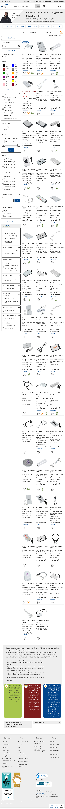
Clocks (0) (7, 100)
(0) (59, 6)
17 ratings (53, 296)
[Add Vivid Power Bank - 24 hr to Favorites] (52, 602)
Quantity (5, 198)
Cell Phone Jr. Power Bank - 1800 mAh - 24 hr (42, 475)
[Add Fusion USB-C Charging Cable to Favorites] (38, 113)
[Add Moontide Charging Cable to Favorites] (24, 413)
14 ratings (25, 148)
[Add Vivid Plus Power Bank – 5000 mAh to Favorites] (24, 151)
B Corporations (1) (10, 288)
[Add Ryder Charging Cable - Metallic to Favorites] (38, 374)
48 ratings (25, 70)
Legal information (40, 793)
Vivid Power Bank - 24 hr (56, 587)
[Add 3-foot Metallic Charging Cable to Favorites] (24, 225)
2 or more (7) (8, 213)
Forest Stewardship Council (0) (10, 279)
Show (47, 32)
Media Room (21, 753)
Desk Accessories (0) (10, 102)
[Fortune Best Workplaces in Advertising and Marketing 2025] (6, 780)
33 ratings (53, 110)
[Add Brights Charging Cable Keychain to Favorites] (52, 489)
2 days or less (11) (9, 179)
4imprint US (53, 741)
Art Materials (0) (9, 311)
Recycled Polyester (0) (11, 271)
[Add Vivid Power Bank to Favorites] (38, 300)
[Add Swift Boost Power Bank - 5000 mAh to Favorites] (38, 188)
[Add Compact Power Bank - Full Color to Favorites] (24, 565)
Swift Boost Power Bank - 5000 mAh (42, 173)
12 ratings (53, 259)
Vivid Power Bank (41, 285)
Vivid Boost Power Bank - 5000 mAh (28, 285)
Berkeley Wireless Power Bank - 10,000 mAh (42, 59)
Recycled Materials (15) (11, 251)
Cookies (4, 763)
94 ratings (53, 148)
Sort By (25, 32)
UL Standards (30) (10, 325)
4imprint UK (53, 747)
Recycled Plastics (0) (10, 268)
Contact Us (5, 747)
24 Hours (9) (7, 176)
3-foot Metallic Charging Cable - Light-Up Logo (42, 437)
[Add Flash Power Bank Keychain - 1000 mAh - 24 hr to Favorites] (38, 413)
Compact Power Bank (42, 511)
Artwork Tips (37, 746)
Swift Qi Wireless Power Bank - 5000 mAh (42, 551)
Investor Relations (7, 753)
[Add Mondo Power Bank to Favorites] (24, 263)
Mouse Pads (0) (8, 107)
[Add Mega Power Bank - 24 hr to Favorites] (24, 337)
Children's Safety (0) (10, 298)
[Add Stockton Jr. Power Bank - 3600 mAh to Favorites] (24, 113)
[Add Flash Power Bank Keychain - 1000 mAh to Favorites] (24, 73)
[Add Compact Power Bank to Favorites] (38, 528)
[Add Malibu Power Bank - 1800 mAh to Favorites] (38, 225)
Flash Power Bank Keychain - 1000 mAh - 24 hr (42, 398)
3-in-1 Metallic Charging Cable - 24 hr (56, 322)
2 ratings (39, 222)
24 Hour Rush (27, 2)
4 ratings (25, 334)
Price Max (16, 138)
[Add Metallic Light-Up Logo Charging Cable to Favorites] (52, 113)
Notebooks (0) (8, 113)
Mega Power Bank (27, 511)
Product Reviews (22, 756)
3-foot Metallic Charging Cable (26, 211)
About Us (4, 741)
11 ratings (39, 449)
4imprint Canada (54, 744)
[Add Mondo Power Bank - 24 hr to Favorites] (52, 225)
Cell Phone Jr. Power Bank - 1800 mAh (55, 59)
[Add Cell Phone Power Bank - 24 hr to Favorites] (52, 413)
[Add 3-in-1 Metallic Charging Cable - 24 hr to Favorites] (52, 337)
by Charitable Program (39, 750)
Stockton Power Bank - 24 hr (56, 285)
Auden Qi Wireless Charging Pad (27, 475)
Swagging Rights (23, 761)
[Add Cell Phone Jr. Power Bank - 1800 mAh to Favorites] (52, 73)
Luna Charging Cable (28, 435)
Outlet (61, 2)
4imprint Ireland (54, 750)
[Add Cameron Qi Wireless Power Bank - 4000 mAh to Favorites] (24, 188)
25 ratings (25, 222)
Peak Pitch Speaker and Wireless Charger (28, 588)
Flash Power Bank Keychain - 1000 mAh (28, 59)
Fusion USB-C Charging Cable (42, 96)
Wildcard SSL (40, 780)
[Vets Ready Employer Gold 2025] (17, 780)
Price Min (7, 138)
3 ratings (52, 525)
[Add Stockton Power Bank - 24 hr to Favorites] (52, 300)
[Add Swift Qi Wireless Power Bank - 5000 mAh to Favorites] (38, 565)
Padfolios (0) (7, 115)
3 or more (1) (8, 216)
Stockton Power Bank (56, 173)
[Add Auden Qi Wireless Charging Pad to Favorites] (24, 489)
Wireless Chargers (44, 26)
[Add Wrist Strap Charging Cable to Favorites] (52, 565)
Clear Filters (11, 50)
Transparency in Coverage (23, 765)
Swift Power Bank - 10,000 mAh (41, 248)
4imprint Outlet (54, 754)
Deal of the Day (54, 757)
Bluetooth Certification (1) (11, 319)
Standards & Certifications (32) (10, 242)
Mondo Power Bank (27, 247)
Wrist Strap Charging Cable (56, 551)
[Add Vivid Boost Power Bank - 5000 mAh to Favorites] (24, 300)
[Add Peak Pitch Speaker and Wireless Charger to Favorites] (24, 602)
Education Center (23, 741)
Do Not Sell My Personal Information (9, 760)
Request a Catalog (23, 759)
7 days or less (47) (9, 186)
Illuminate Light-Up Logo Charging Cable (42, 588)
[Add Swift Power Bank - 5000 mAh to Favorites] (52, 374)
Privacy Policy (6, 756)
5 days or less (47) (9, 184)
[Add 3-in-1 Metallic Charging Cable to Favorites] (52, 263)
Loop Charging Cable (28, 624)
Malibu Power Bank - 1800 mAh (42, 211)
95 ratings (53, 70)
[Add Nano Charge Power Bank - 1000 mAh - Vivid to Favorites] (38, 638)
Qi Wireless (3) (9, 323)
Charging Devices (9, 26)
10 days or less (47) (9, 189)
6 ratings (52, 486)
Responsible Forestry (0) (11, 254)
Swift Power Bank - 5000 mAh (56, 361)
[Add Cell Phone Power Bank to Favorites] (52, 151)
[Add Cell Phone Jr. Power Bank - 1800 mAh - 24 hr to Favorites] (38, 489)
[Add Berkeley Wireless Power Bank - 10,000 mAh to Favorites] (38, 73)
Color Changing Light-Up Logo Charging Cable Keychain (56, 513)
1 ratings (39, 259)
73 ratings (53, 185)
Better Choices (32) (10, 233)
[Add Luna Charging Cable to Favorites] (24, 452)
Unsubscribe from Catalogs (7, 767)
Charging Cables (32, 26)
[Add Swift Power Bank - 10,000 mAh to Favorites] (38, 263)
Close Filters (11, 38)
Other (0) (7, 263)
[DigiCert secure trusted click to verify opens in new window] (42, 776)
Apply (11, 150)
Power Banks (20, 26)
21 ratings (39, 70)
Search (38, 6)
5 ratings (39, 110)
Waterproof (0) (9, 328)
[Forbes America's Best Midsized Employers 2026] (8, 794)
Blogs (19, 747)
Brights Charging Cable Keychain (56, 475)
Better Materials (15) (11, 236)
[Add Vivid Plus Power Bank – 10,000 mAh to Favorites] (38, 151)
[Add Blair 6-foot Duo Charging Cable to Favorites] (38, 337)
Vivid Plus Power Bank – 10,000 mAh (42, 136)
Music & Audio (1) (9, 110)
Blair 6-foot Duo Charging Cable (40, 322)
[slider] (3, 145)
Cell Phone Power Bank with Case (28, 360)
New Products (47, 2)
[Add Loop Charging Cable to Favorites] (24, 638)
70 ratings (25, 110)
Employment (5, 750)
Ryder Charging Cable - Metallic (42, 360)
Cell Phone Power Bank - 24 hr (56, 397)
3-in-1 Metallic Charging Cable (56, 248)
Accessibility (5, 744)
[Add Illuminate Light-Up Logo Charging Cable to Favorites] (38, 602)
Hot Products (37, 2)
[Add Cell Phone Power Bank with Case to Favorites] (24, 374)
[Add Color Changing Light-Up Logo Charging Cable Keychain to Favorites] (52, 528)
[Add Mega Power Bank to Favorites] (24, 528)
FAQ (19, 750)
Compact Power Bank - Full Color (28, 551)
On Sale (55, 2)
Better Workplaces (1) (11, 238)
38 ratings (25, 259)
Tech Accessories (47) (10, 118)
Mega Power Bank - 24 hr (28, 322)
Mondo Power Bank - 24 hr (56, 211)
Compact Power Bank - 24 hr (56, 436)
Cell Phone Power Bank (56, 135)
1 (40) (5, 211)
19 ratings (39, 599)
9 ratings (25, 185)
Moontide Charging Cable (27, 397)
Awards (20, 744)
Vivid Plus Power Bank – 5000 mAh (28, 138)
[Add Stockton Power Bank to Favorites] (52, 188)
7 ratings (39, 525)
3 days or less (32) (9, 181)
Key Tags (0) (7, 105)
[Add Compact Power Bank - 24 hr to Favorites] (52, 452)
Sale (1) (6, 129)
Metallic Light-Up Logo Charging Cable (56, 96)
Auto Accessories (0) (10, 97)
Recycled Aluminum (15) (11, 265)
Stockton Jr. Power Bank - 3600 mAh (29, 99)
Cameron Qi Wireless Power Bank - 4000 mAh (28, 173)
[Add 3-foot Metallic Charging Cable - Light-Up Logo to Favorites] (38, 452)
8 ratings (25, 371)
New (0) (6, 127)
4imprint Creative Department (39, 742)
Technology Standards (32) (11, 301)
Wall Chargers (57, 26)
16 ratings (25, 525)
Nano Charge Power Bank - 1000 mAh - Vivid (42, 625)
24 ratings (53, 410)
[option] (6, 65)
